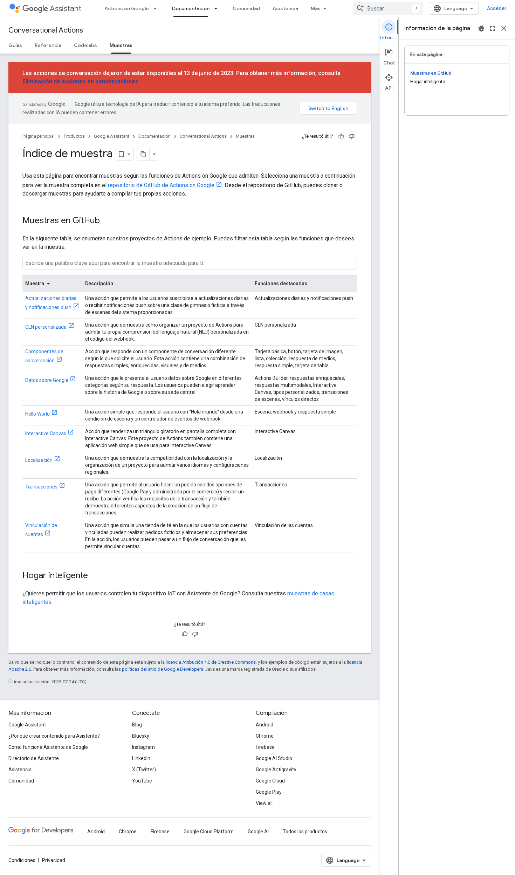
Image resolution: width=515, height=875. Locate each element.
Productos (74, 136)
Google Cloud (270, 781)
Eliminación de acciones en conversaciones (80, 81)
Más (316, 8)
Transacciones (41, 487)
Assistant (65, 8)
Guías (15, 45)
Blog (137, 724)
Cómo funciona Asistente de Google (48, 747)
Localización (39, 460)
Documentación (191, 8)
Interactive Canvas (45, 433)
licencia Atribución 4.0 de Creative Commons (211, 662)
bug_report (481, 28)
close (504, 28)
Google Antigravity (276, 769)
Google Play (269, 792)
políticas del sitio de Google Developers (162, 669)
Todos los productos (305, 831)
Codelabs (85, 45)
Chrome (265, 736)
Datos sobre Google (46, 380)
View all (264, 803)
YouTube (142, 781)
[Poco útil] (351, 136)
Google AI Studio (274, 758)
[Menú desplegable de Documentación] (218, 8)
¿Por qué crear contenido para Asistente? (54, 736)
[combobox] (388, 8)
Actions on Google (126, 8)
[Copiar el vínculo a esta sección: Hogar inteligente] (95, 576)
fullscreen (492, 28)
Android (264, 724)
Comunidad (246, 8)
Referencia (48, 45)
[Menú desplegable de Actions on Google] (157, 8)
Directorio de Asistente (33, 758)
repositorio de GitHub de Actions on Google (161, 185)
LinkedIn (141, 758)
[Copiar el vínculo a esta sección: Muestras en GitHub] (107, 221)
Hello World (37, 414)
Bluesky (140, 736)
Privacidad (53, 860)
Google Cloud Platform (209, 831)
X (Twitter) (144, 769)
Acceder (497, 8)
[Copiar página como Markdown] (143, 154)
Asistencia (285, 8)
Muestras (121, 45)
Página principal (38, 136)
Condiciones (21, 860)
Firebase (265, 747)
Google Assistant (111, 136)
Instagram (143, 747)
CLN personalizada (46, 327)
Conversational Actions (45, 30)
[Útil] (341, 136)
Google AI (258, 831)
